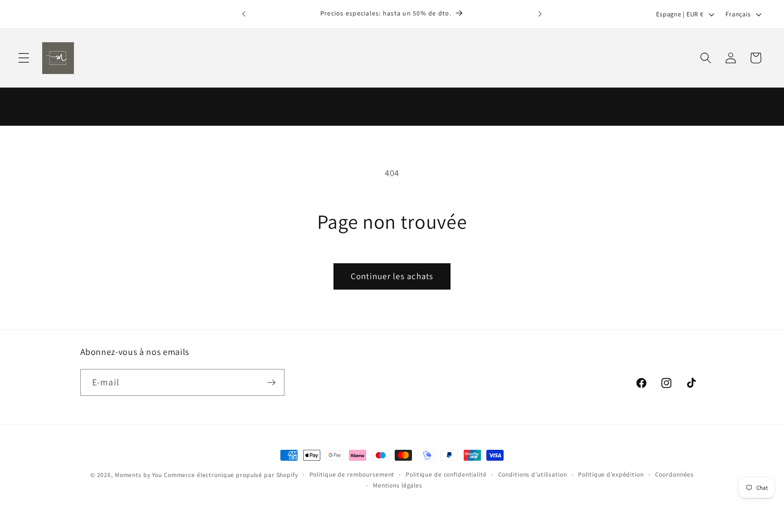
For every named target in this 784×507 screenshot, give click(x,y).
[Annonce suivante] (540, 14)
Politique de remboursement (352, 474)
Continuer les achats (392, 276)
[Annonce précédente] (244, 14)
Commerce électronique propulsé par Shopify (231, 475)
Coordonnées (674, 474)
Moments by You (138, 475)
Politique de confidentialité (446, 474)
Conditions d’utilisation (532, 474)
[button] (23, 57)
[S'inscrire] (271, 382)
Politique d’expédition (610, 474)
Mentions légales (397, 485)
